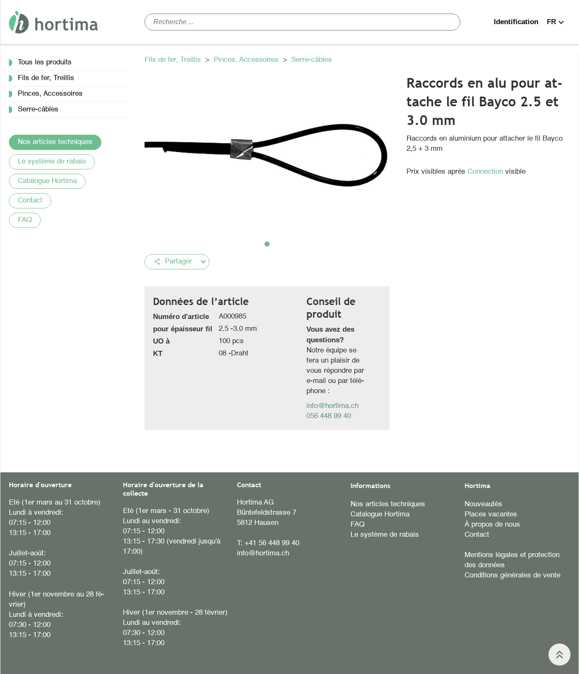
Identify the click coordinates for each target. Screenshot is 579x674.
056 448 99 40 (328, 416)
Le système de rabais (52, 161)
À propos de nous (492, 524)
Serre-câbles (311, 60)
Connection (486, 171)
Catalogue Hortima (47, 181)
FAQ (25, 220)
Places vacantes (491, 514)
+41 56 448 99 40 (272, 543)
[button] (557, 22)
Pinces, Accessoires (247, 60)
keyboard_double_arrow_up (559, 654)
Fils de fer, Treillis (174, 60)
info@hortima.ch (332, 406)
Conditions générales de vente (512, 575)
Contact (30, 200)
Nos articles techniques (55, 142)
